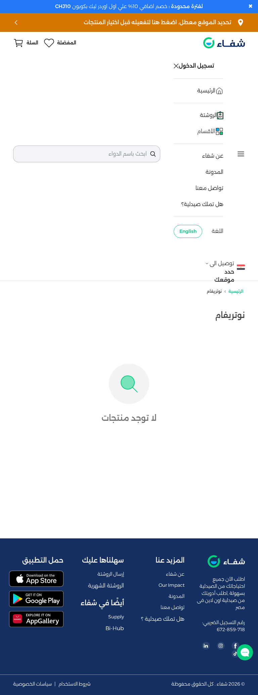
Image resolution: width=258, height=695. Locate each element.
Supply (116, 617)
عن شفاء (212, 156)
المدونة (214, 172)
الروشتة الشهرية (106, 585)
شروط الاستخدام (74, 684)
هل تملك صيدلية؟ (202, 204)
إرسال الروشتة (110, 574)
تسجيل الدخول (197, 66)
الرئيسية (235, 291)
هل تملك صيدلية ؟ (162, 619)
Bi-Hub (114, 628)
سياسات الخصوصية (32, 684)
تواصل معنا (209, 188)
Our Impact (171, 585)
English (188, 231)
